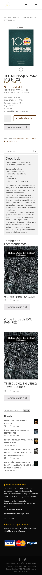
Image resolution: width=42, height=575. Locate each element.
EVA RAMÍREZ (13, 82)
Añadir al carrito (24, 118)
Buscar (26, 410)
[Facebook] (19, 559)
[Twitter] (25, 559)
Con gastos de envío (21, 138)
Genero (16, 17)
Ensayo (23, 17)
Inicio (6, 17)
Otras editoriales (10, 141)
